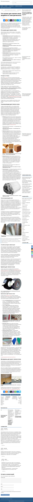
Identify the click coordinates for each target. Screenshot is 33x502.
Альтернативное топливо (26, 225)
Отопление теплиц (25, 222)
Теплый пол (3, 17)
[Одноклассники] (6, 20)
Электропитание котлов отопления (25, 240)
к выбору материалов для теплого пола (14, 96)
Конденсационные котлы (26, 210)
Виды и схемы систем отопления (6, 7)
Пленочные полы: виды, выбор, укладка (4, 416)
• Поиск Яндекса (7, 498)
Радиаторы (23, 235)
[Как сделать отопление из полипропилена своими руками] (26, 58)
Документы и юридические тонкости (26, 203)
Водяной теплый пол (6, 394)
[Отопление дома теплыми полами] (18, 412)
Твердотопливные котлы (26, 216)
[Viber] (13, 20)
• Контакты (10, 498)
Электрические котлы (25, 219)
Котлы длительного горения (26, 212)
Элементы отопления (25, 232)
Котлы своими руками (25, 215)
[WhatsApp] (15, 20)
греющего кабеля (9, 295)
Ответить (3, 445)
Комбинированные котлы (26, 209)
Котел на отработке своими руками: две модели (27, 13)
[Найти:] (22, 2)
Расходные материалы (25, 236)
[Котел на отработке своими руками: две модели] (27, 10)
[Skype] (20, 20)
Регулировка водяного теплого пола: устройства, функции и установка (10, 422)
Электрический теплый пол (15, 394)
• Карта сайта (3, 498)
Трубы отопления (24, 238)
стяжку (6, 77)
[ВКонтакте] (4, 20)
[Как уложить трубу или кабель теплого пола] (26, 28)
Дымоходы (23, 233)
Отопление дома (24, 220)
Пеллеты (23, 229)
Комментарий (3, 477)
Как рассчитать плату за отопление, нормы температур (27, 178)
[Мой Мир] (18, 20)
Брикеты (23, 226)
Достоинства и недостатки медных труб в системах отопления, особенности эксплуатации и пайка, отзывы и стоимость (27, 190)
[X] (11, 20)
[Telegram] (9, 20)
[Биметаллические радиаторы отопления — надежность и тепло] (26, 94)
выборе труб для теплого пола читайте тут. (8, 357)
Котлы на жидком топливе (26, 213)
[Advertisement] (27, 271)
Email (2, 486)
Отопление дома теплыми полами (18, 417)
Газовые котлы (24, 206)
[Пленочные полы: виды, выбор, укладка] (4, 412)
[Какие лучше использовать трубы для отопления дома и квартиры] (26, 134)
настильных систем (12, 124)
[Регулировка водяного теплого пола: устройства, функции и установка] (11, 414)
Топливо (23, 223)
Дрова (23, 228)
